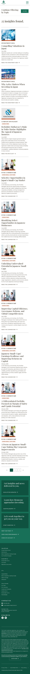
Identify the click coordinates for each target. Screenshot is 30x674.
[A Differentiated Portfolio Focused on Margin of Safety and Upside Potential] (8, 388)
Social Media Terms (14, 667)
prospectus (3, 632)
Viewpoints (3, 579)
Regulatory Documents (6, 564)
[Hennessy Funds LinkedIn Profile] (2, 618)
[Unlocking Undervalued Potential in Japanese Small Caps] (8, 250)
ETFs (2, 570)
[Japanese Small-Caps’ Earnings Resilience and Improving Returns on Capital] (8, 340)
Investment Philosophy (6, 589)
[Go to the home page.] (3, 2)
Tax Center (3, 562)
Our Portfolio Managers (6, 555)
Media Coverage (4, 577)
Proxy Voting (24, 667)
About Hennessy (4, 583)
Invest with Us (4, 590)
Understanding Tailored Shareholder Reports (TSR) (11, 670)
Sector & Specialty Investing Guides (8, 553)
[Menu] (27, 2)
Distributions (4, 552)
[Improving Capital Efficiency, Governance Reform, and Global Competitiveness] (8, 295)
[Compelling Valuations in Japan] (8, 35)
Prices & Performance (5, 550)
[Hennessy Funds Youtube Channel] (6, 618)
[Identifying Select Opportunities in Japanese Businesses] (8, 207)
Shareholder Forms (5, 560)
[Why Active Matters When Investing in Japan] (8, 73)
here (5, 647)
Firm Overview (4, 587)
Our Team (3, 585)
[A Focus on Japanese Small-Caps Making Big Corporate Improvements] (8, 431)
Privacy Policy (4, 667)
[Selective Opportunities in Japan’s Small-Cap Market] (8, 164)
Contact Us (6, 601)
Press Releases (4, 594)
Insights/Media (4, 573)
